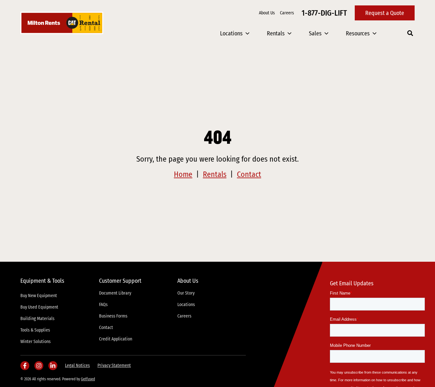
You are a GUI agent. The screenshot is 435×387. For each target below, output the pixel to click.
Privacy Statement (114, 365)
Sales (315, 33)
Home (183, 174)
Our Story (186, 293)
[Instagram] (38, 365)
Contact (249, 174)
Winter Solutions (35, 341)
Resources (358, 33)
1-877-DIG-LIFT (324, 13)
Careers (287, 13)
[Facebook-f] (24, 365)
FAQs (103, 304)
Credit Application (115, 339)
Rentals (276, 33)
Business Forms (113, 316)
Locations (231, 33)
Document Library (115, 293)
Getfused (88, 379)
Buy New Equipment (38, 295)
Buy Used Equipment (39, 307)
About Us (267, 13)
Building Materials (37, 318)
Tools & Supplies (35, 330)
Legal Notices (77, 365)
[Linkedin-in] (52, 365)
